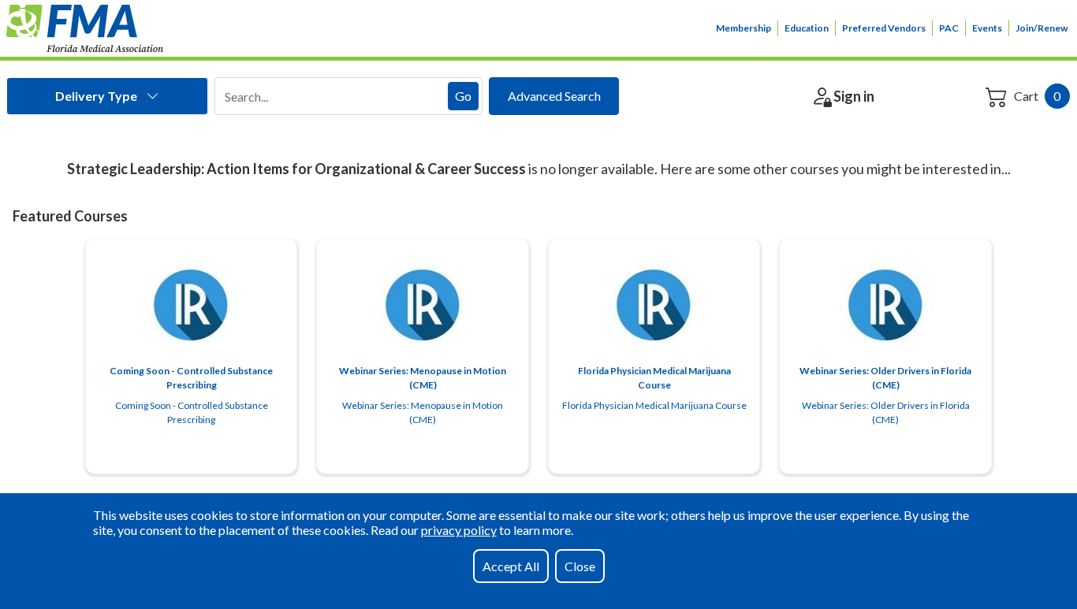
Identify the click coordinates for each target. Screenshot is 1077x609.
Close (580, 566)
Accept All (511, 566)
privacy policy (459, 529)
